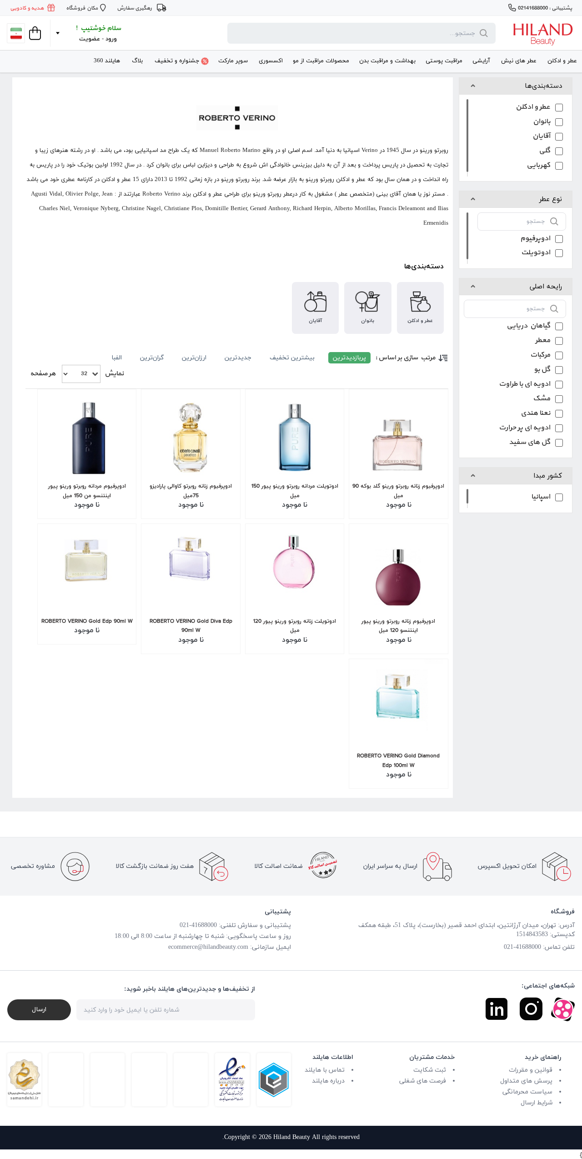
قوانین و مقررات (530, 1070)
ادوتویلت (535, 253)
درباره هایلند (328, 1081)
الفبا (116, 357)
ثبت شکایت (429, 1070)
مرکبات (540, 356)
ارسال (39, 1009)
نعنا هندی (535, 414)
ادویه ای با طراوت (524, 385)
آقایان (541, 137)
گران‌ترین (152, 357)
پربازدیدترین (349, 357)
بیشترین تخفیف (292, 357)
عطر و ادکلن (533, 108)
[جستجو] (482, 33)
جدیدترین (238, 357)
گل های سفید (529, 443)
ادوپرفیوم (535, 239)
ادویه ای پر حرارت (524, 428)
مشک (541, 399)
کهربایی (538, 166)
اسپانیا (540, 498)
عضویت (89, 39)
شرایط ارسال (536, 1103)
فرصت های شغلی (422, 1081)
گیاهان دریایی (528, 327)
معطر (542, 341)
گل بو (542, 370)
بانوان (541, 122)
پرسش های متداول (526, 1081)
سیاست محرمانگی (527, 1092)
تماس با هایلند (325, 1070)
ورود (111, 39)
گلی (544, 151)
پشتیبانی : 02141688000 (545, 8)
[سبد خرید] (34, 33)
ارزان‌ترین (194, 357)
